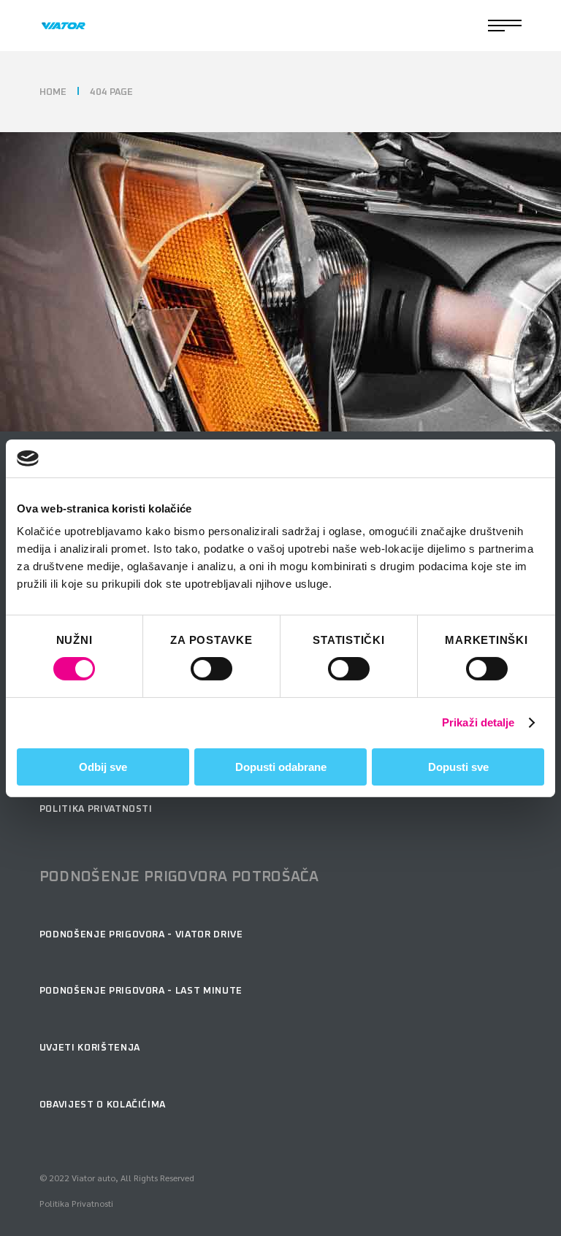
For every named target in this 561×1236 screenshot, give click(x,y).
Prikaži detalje (478, 722)
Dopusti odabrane (281, 767)
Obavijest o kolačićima (102, 1105)
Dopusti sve (458, 767)
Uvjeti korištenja (89, 1048)
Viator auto (93, 1177)
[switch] (211, 668)
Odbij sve (103, 767)
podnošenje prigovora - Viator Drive (141, 935)
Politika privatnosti (96, 809)
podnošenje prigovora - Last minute (141, 991)
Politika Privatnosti (76, 1203)
